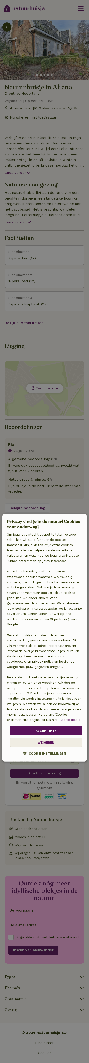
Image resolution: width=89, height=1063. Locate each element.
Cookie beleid (70, 720)
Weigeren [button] (46, 742)
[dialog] (44, 638)
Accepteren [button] (46, 730)
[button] (44, 753)
